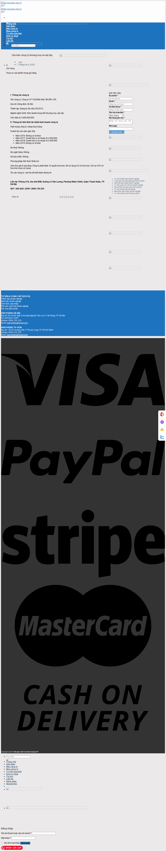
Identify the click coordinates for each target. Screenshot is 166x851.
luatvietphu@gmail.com (17, 323)
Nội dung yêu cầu (117, 118)
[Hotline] (162, 414)
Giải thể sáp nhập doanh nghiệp (126, 183)
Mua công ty (12, 31)
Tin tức (9, 38)
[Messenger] (162, 422)
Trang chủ (11, 23)
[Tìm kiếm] (12, 48)
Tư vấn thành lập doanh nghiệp (126, 179)
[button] (60, 197)
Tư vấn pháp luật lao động (124, 189)
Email (112, 101)
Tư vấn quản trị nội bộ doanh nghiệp (128, 185)
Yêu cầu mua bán (117, 112)
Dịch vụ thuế (12, 36)
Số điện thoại (115, 107)
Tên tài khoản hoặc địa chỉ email (16, 833)
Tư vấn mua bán (14, 33)
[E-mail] (162, 429)
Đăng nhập (25, 843)
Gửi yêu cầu (117, 132)
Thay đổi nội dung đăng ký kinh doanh (129, 181)
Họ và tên (113, 96)
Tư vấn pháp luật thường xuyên (127, 193)
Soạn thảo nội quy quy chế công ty (128, 187)
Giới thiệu (10, 26)
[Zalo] (162, 437)
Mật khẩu (6, 838)
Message (113, 126)
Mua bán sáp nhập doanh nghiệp (127, 191)
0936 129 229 (13, 847)
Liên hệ (9, 41)
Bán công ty (12, 28)
